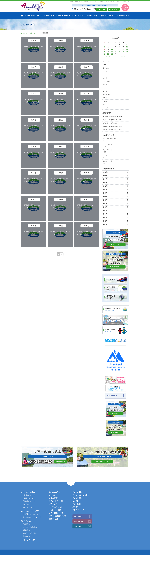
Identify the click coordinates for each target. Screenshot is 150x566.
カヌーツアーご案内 (28, 492)
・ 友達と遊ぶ (25, 530)
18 (123, 49)
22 (112, 51)
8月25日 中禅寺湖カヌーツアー (112, 116)
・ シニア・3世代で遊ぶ (28, 533)
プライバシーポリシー (80, 510)
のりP (105, 104)
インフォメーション (56, 507)
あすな (105, 91)
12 (127, 47)
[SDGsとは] (115, 343)
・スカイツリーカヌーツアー (30, 507)
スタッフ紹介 (77, 504)
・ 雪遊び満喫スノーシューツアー (32, 517)
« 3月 (108, 56)
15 (112, 49)
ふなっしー (106, 94)
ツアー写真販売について (57, 516)
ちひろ (105, 98)
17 (119, 49)
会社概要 (75, 501)
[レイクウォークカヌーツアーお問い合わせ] (115, 435)
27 (104, 54)
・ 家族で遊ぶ (25, 524)
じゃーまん (106, 81)
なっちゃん (106, 68)
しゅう (105, 78)
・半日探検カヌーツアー (29, 495)
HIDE (104, 64)
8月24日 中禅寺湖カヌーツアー (112, 123)
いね (104, 88)
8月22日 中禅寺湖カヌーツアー (112, 130)
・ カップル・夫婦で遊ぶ (29, 527)
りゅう (105, 84)
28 (108, 54)
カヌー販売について (56, 513)
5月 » (123, 56)
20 (104, 51)
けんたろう (106, 108)
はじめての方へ (54, 492)
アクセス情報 (77, 498)
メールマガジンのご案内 (80, 495)
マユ (104, 74)
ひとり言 (105, 155)
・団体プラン (25, 504)
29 (112, 54)
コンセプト (53, 495)
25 (123, 51)
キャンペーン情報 (55, 510)
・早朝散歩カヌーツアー (29, 501)
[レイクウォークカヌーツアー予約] (115, 416)
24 (119, 51)
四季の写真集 (53, 519)
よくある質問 (53, 498)
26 (127, 51)
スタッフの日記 (107, 150)
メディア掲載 (77, 492)
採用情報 (75, 507)
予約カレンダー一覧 (56, 501)
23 (115, 51)
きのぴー (105, 101)
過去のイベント (107, 161)
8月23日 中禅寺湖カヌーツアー (112, 126)
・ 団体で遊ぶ (25, 536)
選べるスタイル (26, 521)
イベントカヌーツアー (28, 540)
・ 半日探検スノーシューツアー (31, 514)
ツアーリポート (107, 144)
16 (115, 49)
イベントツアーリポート (110, 138)
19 (127, 49)
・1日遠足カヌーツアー (28, 498)
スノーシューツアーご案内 (30, 511)
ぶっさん (105, 71)
